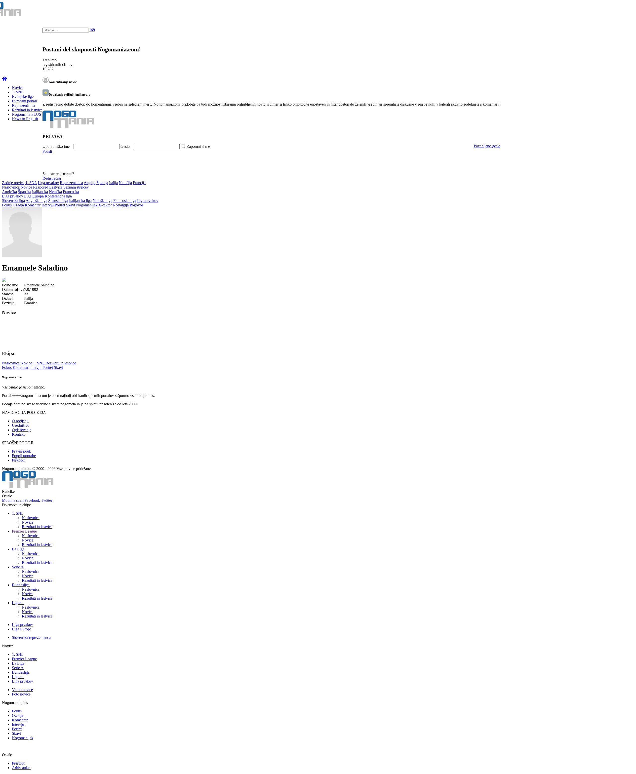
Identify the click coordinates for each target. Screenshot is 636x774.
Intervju (47, 205)
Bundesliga (21, 585)
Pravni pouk (21, 451)
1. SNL (18, 92)
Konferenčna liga (58, 196)
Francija (139, 183)
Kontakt (18, 434)
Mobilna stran (13, 500)
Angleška (9, 192)
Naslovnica (11, 187)
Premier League (24, 531)
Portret (60, 205)
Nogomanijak (86, 205)
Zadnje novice (13, 183)
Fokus (7, 205)
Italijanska (40, 192)
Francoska (71, 192)
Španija (102, 183)
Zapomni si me (198, 146)
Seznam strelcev (76, 187)
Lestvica (55, 187)
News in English (25, 119)
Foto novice (21, 694)
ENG (622, 10)
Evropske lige (23, 96)
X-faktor (105, 205)
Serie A (18, 567)
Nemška (55, 192)
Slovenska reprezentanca (31, 637)
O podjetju (20, 421)
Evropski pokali (24, 101)
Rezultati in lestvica (37, 527)
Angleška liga (36, 200)
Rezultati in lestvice (27, 110)
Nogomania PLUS (26, 114)
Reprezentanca (23, 105)
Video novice (22, 690)
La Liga (18, 549)
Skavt (70, 205)
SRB (612, 10)
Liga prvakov (48, 183)
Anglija (89, 183)
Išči (92, 30)
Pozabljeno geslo (487, 146)
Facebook (32, 500)
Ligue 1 (18, 603)
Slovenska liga (13, 200)
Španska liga (58, 200)
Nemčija (125, 183)
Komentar (32, 205)
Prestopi (18, 763)
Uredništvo (20, 425)
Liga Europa (34, 196)
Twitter (46, 500)
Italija (113, 183)
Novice (17, 87)
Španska (24, 192)
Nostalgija (121, 205)
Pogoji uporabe (24, 456)
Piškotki (18, 460)
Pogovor (136, 205)
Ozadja (18, 205)
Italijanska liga (80, 200)
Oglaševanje (21, 430)
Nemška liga (102, 200)
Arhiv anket (21, 768)
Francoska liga (124, 200)
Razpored (40, 187)
